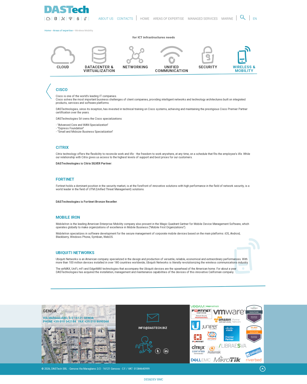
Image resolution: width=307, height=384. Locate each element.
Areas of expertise (63, 30)
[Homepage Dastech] (67, 18)
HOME (144, 18)
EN (255, 18)
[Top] (262, 370)
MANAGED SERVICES (203, 18)
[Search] (243, 18)
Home (48, 30)
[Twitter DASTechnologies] (157, 352)
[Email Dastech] (153, 321)
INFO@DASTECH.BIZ (152, 328)
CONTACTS (125, 18)
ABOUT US (105, 18)
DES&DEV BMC (153, 379)
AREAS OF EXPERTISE (168, 18)
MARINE (227, 18)
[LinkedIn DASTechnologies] (166, 352)
